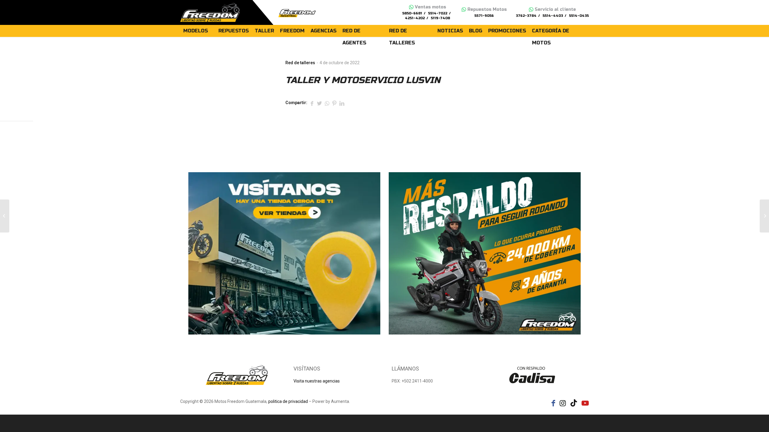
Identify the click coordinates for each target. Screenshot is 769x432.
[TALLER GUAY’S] (4, 216)
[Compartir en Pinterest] (334, 103)
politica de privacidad (288, 401)
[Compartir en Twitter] (319, 103)
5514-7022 (437, 13)
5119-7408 (440, 18)
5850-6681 (412, 13)
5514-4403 (553, 16)
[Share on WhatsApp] (327, 103)
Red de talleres (300, 62)
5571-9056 (484, 16)
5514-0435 (579, 16)
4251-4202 (415, 18)
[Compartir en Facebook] (312, 103)
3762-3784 (526, 16)
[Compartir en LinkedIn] (342, 103)
